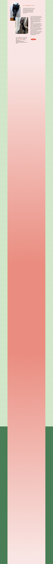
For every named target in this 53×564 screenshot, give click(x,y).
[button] (43, 1)
